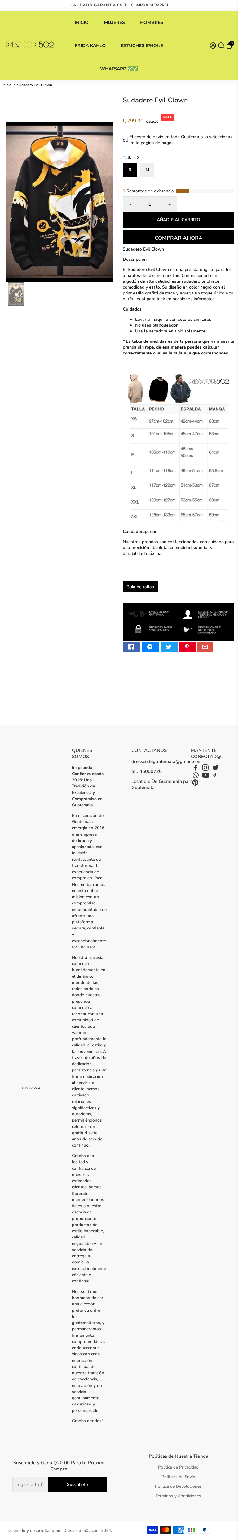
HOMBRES (151, 22)
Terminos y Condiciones (178, 1496)
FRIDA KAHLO (90, 45)
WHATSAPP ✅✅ (119, 68)
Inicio (6, 85)
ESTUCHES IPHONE (142, 45)
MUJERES (114, 22)
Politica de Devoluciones (178, 1486)
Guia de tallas (140, 587)
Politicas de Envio (178, 1477)
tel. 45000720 (146, 771)
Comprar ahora (179, 238)
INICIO (82, 22)
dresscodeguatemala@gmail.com (166, 761)
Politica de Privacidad (178, 1467)
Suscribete (77, 1484)
